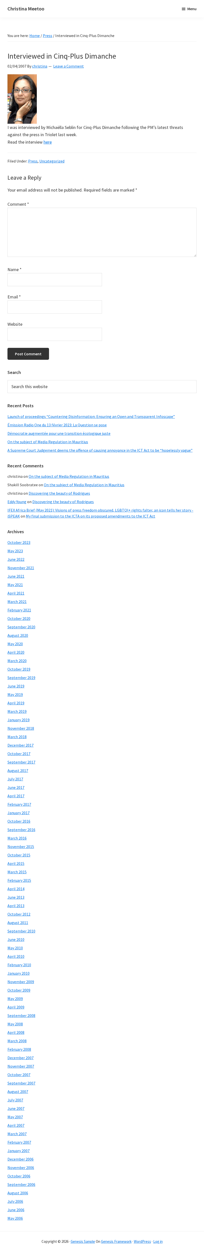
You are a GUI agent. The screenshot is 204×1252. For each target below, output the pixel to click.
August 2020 (17, 635)
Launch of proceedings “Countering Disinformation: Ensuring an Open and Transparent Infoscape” (91, 416)
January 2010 (18, 973)
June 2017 (15, 787)
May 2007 (15, 1116)
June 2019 (15, 686)
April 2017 (15, 795)
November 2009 (20, 981)
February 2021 (19, 609)
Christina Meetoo (25, 8)
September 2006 (21, 1184)
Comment (18, 204)
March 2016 (17, 838)
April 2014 (15, 888)
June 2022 (15, 559)
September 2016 (21, 829)
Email (14, 297)
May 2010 (15, 947)
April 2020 (15, 652)
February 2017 (19, 804)
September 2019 (21, 677)
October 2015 (18, 854)
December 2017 (20, 745)
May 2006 (15, 1218)
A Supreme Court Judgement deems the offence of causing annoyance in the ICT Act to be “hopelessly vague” (100, 450)
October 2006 (18, 1175)
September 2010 (21, 931)
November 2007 (20, 1066)
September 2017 (21, 762)
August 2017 (17, 770)
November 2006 (20, 1167)
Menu (192, 8)
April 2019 (15, 702)
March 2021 (17, 601)
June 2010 (15, 939)
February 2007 (19, 1142)
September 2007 (21, 1083)
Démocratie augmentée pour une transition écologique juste (58, 433)
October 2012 (18, 914)
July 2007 (15, 1099)
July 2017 (15, 778)
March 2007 (17, 1133)
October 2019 (18, 669)
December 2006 (20, 1159)
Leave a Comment (68, 66)
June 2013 (15, 897)
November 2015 (20, 846)
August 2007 (17, 1091)
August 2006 (17, 1192)
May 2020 (15, 643)
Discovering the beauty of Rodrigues (59, 493)
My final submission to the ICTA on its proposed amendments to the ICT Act (90, 516)
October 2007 (18, 1074)
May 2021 (15, 584)
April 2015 (15, 863)
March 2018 (17, 736)
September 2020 (21, 626)
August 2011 (17, 922)
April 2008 (15, 1032)
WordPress (142, 1241)
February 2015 (19, 880)
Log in (158, 1241)
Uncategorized (51, 161)
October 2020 (18, 618)
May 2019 (15, 694)
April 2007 (15, 1125)
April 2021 (15, 593)
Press (33, 161)
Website (14, 324)
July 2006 (15, 1201)
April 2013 (15, 905)
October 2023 (18, 542)
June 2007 (15, 1108)
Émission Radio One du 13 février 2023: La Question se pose (57, 424)
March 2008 (17, 1040)
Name (14, 269)
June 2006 (15, 1209)
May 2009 (15, 998)
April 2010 (15, 956)
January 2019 (18, 719)
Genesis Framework (116, 1241)
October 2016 (18, 821)
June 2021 (15, 576)
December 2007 (20, 1057)
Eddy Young (16, 501)
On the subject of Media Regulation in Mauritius (47, 441)
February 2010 (19, 964)
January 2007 (18, 1150)
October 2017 (18, 753)
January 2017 (18, 812)
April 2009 (15, 1007)
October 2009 (18, 990)
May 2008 (15, 1023)
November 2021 (20, 567)
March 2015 (17, 871)
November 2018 (20, 728)
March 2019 (17, 711)
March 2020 (17, 660)
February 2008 (19, 1049)
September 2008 (21, 1015)
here (48, 142)
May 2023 (15, 550)
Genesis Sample (83, 1241)
